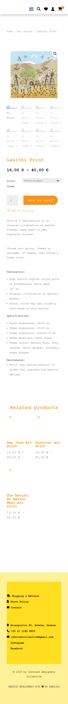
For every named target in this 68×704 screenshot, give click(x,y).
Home (10, 31)
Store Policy (19, 601)
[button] (55, 53)
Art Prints (24, 31)
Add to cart (40, 200)
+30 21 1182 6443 (23, 631)
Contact (16, 607)
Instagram (17, 642)
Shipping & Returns (25, 596)
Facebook (16, 648)
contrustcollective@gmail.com (32, 636)
